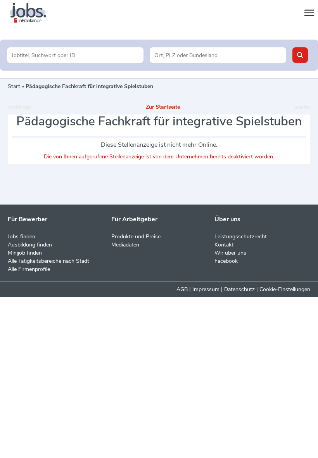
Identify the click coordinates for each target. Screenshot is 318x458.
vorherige (19, 107)
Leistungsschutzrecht (240, 236)
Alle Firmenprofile (29, 269)
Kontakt (223, 244)
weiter (302, 107)
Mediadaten (125, 244)
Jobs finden (21, 236)
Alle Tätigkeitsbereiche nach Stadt (48, 261)
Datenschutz (239, 289)
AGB (182, 289)
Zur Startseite (163, 107)
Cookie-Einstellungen (284, 289)
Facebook (226, 261)
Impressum (205, 289)
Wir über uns (230, 253)
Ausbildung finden (30, 244)
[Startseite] (35, 13)
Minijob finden (25, 253)
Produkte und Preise (136, 236)
